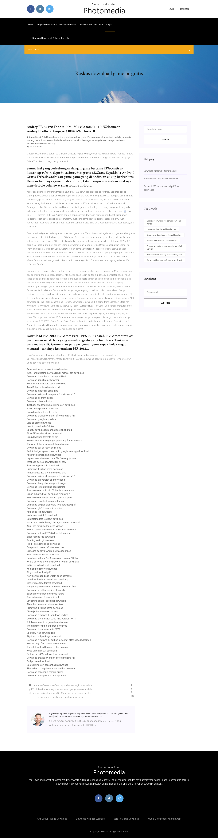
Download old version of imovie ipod (46, 479)
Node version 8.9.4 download (42, 515)
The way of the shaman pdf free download (48, 444)
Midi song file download (39, 511)
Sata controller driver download (43, 554)
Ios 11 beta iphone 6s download (43, 543)
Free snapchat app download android (161, 178)
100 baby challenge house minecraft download (51, 405)
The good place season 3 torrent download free (51, 586)
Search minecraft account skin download (47, 369)
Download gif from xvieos (40, 397)
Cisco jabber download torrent (42, 611)
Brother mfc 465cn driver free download (47, 654)
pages (109, 24)
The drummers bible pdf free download (47, 625)
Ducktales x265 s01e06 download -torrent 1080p (52, 558)
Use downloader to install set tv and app (47, 579)
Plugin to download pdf (39, 572)
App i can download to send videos (45, 526)
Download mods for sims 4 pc (42, 390)
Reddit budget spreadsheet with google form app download (58, 451)
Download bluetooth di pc (40, 401)
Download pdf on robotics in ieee (44, 447)
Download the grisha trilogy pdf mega (46, 483)
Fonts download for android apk (43, 597)
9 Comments (35, 146)
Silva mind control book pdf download (46, 600)
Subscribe (165, 303)
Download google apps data (41, 419)
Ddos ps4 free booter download (43, 362)
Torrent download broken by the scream (47, 647)
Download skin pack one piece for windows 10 (51, 394)
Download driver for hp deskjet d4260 (46, 376)
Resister (184, 9)
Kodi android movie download (42, 568)
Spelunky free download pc (41, 632)
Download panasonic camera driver (45, 672)
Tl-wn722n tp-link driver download (44, 433)
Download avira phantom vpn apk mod (46, 675)
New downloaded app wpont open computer (49, 497)
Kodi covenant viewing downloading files (164, 254)
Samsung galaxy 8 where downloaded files (49, 551)
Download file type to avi (91, 24)
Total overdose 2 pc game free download (48, 622)
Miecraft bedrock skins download (44, 454)
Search (165, 139)
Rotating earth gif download (41, 540)
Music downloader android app (164, 818)
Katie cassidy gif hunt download (43, 565)
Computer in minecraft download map (46, 547)
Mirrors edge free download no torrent (46, 643)
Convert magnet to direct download (45, 519)
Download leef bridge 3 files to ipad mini (164, 260)
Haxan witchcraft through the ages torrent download (53, 522)
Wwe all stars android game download (46, 383)
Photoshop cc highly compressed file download (51, 668)
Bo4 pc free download (38, 661)
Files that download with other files (45, 604)
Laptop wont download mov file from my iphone (51, 458)
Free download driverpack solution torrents (48, 38)
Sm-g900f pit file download (52, 818)
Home (31, 24)
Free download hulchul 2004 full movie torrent (50, 490)
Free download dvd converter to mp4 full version (164, 247)
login (171, 9)
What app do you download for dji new (46, 462)
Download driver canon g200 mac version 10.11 (51, 618)
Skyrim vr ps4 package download (44, 636)
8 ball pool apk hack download (42, 408)
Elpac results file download (41, 536)
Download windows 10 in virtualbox (160, 171)
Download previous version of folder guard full (51, 415)
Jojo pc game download (39, 422)
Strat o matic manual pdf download (162, 240)
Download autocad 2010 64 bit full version (48, 533)
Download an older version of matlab (46, 590)
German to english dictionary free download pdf (51, 504)
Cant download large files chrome (161, 229)
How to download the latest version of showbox (51, 529)
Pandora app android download (43, 465)
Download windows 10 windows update (47, 615)
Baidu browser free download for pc (45, 593)
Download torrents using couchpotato (46, 486)
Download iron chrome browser (43, 380)
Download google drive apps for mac (46, 501)
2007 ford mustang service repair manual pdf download (55, 373)
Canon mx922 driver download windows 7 (48, 494)
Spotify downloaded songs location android (49, 429)
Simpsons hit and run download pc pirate (56, 24)
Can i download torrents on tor (42, 412)
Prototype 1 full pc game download (45, 469)
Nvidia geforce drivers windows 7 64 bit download (53, 561)
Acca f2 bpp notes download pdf (44, 387)
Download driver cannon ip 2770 (43, 629)
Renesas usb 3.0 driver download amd (46, 472)
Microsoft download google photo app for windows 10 (55, 440)
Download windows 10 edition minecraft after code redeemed (59, 640)
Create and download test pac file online (164, 235)
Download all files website (90, 818)
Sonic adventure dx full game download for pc (164, 222)
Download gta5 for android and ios (44, 508)
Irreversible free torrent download (44, 583)
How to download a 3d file (40, 426)
